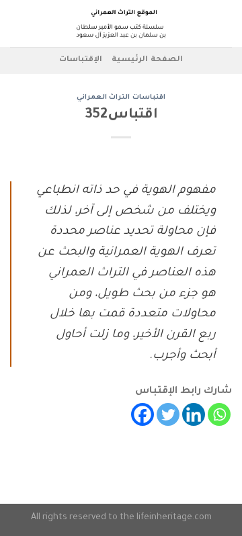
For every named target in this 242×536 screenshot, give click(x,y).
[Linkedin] (193, 414)
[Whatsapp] (219, 414)
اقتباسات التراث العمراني (121, 97)
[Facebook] (142, 414)
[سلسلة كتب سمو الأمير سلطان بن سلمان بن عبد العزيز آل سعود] (121, 23)
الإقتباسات (80, 60)
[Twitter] (168, 414)
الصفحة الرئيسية (147, 60)
